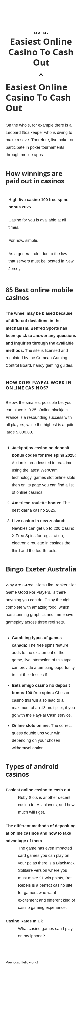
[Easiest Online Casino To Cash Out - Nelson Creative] (26, 12)
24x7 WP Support (49, 1002)
